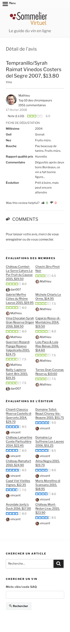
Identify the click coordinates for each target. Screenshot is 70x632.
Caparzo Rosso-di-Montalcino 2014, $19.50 (47, 322)
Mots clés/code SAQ (21, 587)
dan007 (15, 289)
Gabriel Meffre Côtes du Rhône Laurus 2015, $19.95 (20, 298)
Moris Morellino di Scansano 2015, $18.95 (47, 485)
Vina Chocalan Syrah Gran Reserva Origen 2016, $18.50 (20, 322)
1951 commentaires (32, 105)
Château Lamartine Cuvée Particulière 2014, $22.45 (19, 441)
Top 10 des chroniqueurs (35, 100)
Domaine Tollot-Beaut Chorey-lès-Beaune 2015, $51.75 (49, 413)
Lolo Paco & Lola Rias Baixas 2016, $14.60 (47, 346)
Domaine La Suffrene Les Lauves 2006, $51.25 (49, 441)
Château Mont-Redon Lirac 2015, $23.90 (47, 508)
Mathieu (45, 281)
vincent (15, 432)
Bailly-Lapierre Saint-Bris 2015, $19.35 (17, 374)
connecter (45, 239)
